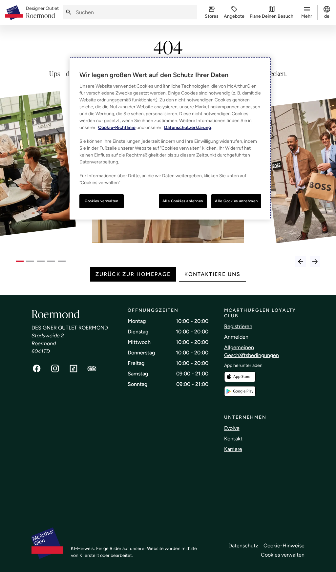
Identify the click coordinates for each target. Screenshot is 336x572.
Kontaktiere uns (212, 274)
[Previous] (300, 261)
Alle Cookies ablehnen (182, 201)
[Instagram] (55, 368)
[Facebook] (37, 368)
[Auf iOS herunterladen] (240, 376)
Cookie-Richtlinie (117, 127)
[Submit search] (68, 12)
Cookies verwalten (282, 555)
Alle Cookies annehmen (236, 201)
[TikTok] (73, 368)
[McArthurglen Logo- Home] (14, 12)
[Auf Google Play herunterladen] (240, 391)
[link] (42, 13)
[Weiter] (315, 261)
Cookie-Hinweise (283, 545)
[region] (170, 138)
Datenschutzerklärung (187, 127)
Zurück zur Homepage (133, 274)
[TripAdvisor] (92, 368)
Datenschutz (243, 545)
